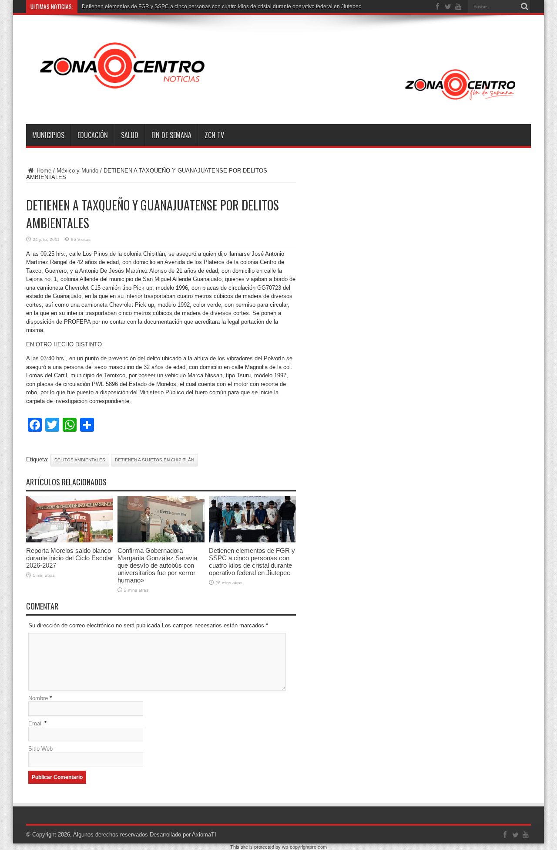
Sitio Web (40, 748)
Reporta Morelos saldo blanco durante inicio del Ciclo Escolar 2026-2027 (69, 558)
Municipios (48, 135)
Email (35, 723)
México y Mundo (77, 170)
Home (43, 170)
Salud (129, 135)
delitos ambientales (79, 459)
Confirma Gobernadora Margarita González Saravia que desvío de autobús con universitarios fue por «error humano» (157, 565)
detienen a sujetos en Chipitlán (154, 459)
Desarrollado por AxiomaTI (183, 834)
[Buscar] (524, 6)
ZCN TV (214, 135)
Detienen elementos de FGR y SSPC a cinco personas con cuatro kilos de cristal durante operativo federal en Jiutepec (221, 6)
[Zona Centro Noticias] (278, 102)
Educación (92, 135)
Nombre (38, 698)
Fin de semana (171, 135)
